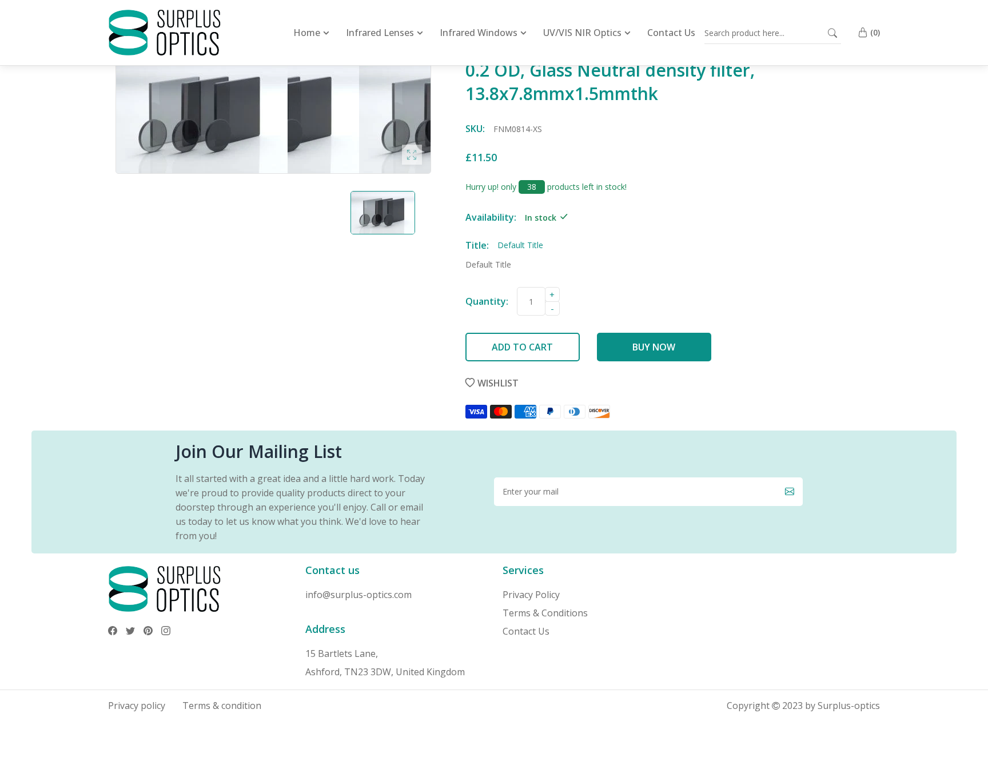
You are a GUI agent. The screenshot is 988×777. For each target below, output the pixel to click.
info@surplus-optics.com (358, 594)
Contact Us (526, 631)
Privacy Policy (531, 594)
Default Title (488, 264)
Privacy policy (136, 705)
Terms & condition (221, 705)
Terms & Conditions (545, 613)
